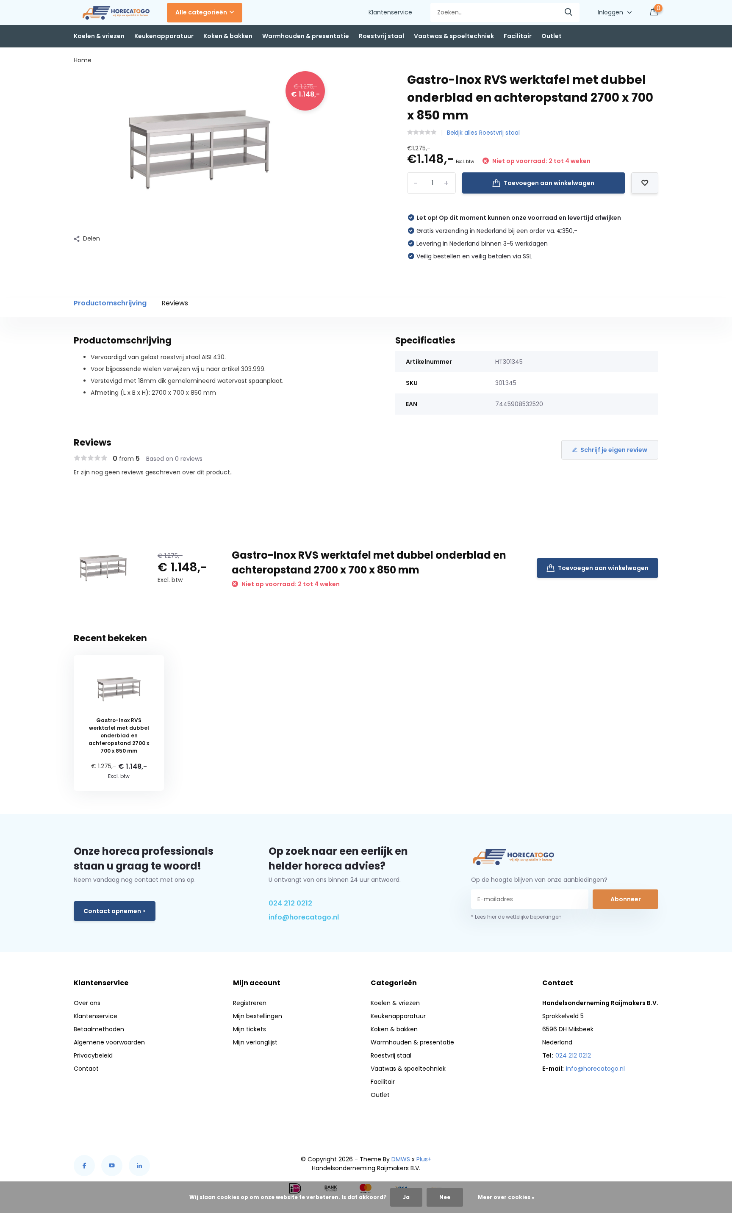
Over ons (87, 1003)
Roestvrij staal (381, 36)
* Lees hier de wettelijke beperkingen (516, 916)
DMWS (400, 1159)
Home (83, 60)
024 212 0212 (290, 903)
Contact (86, 1068)
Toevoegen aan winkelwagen (549, 183)
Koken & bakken (227, 36)
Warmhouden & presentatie (305, 36)
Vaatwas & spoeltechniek (454, 36)
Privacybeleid (93, 1055)
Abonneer (625, 899)
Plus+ (424, 1159)
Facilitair (518, 36)
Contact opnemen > (114, 911)
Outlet (551, 36)
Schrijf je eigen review (613, 450)
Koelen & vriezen (99, 36)
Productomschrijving (110, 303)
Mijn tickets (249, 1029)
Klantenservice (390, 12)
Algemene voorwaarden (109, 1042)
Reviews (174, 303)
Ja (406, 1197)
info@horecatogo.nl (304, 917)
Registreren (249, 1003)
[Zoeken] (569, 12)
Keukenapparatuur (164, 36)
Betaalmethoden (99, 1029)
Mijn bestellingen (257, 1016)
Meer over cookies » (506, 1197)
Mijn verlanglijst (255, 1042)
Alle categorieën (201, 12)
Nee (444, 1197)
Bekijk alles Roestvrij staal (483, 132)
